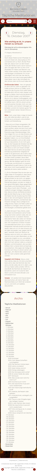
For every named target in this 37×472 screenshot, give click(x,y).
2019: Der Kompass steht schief (18, 372)
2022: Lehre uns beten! (16, 366)
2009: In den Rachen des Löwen (19, 403)
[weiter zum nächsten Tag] (30, 33)
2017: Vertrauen (13, 376)
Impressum (13, 460)
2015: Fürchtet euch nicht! (17, 382)
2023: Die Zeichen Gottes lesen (18, 364)
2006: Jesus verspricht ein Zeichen (20, 413)
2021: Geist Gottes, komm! (17, 368)
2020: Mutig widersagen (16, 370)
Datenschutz (23, 460)
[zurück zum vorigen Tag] (6, 33)
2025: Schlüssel (13, 358)
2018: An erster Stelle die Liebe (18, 374)
